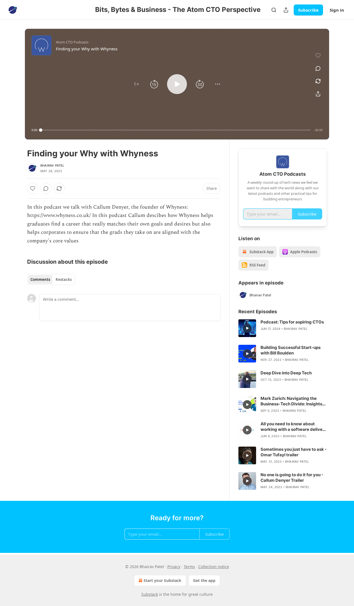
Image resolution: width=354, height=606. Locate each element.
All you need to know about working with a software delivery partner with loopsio (294, 426)
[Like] (32, 188)
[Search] (273, 9)
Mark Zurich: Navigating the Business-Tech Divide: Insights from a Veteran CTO (291, 401)
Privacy (173, 566)
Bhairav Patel (52, 165)
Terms (189, 566)
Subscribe (308, 10)
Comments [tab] (40, 279)
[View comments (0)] (318, 68)
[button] (136, 84)
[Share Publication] (285, 9)
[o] (247, 328)
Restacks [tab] (64, 279)
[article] (282, 328)
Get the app (204, 580)
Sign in (337, 10)
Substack (149, 594)
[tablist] (51, 279)
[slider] (176, 130)
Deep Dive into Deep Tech (286, 372)
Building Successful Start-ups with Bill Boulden (291, 350)
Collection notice (213, 566)
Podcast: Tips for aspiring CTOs (292, 322)
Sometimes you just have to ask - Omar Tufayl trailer (294, 452)
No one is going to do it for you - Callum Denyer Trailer (292, 477)
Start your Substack (162, 580)
